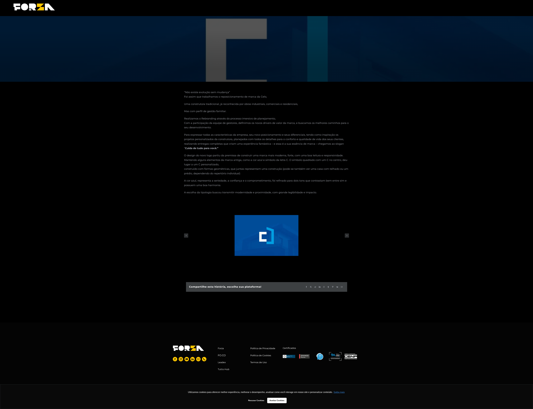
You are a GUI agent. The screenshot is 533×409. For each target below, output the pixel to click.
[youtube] (186, 359)
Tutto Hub (223, 369)
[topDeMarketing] (335, 353)
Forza (221, 348)
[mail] (198, 359)
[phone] (204, 359)
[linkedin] (192, 359)
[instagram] (181, 359)
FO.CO (222, 355)
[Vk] (337, 286)
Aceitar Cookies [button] (276, 400)
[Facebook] (306, 286)
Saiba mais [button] (339, 392)
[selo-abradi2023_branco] (319, 354)
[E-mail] (342, 286)
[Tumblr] (328, 286)
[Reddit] (315, 286)
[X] (311, 286)
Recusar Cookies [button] (256, 400)
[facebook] (175, 359)
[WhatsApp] (324, 286)
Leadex (222, 362)
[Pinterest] (332, 286)
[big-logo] (34, 4)
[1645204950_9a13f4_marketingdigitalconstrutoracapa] (266, 235)
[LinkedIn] (319, 286)
